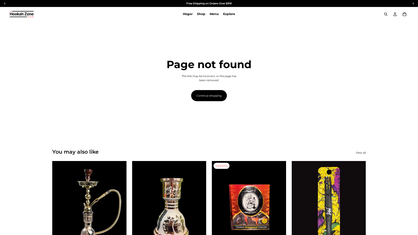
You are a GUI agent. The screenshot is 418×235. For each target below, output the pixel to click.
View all (361, 152)
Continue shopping (209, 95)
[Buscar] (386, 14)
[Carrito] (404, 14)
